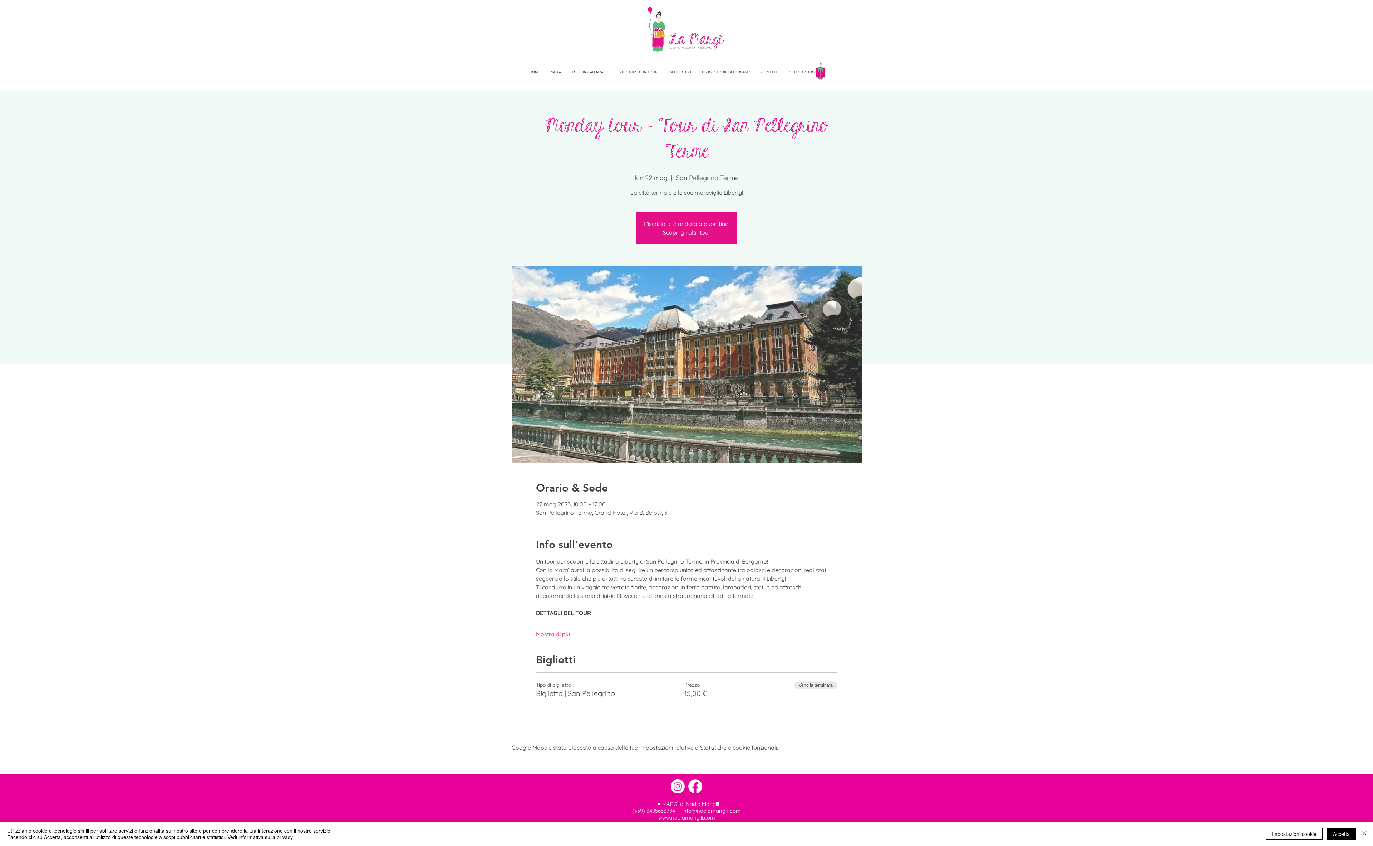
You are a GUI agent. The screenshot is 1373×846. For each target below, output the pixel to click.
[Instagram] (678, 786)
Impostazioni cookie (1294, 833)
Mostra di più (553, 634)
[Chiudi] (1364, 833)
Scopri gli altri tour (686, 232)
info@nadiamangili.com (711, 810)
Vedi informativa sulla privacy (260, 837)
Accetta (1341, 833)
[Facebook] (695, 786)
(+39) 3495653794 (653, 810)
